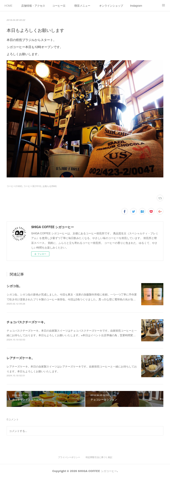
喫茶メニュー (82, 5)
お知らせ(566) (49, 186)
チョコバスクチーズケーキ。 (27, 322)
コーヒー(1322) (14, 186)
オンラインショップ (111, 5)
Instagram (136, 5)
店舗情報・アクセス (33, 5)
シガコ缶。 (14, 286)
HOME (8, 5)
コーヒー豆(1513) (32, 186)
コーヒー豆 (59, 5)
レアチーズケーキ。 (21, 358)
